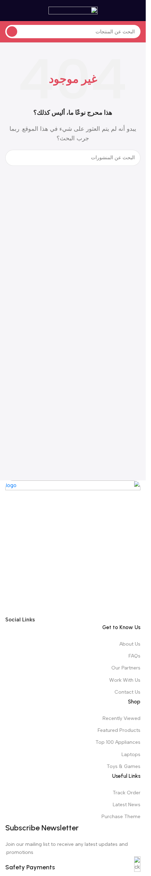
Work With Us (124, 680)
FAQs (134, 656)
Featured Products (119, 730)
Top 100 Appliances (118, 742)
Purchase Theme (120, 817)
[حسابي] (8, 11)
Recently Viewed (121, 718)
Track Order (126, 793)
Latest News (126, 805)
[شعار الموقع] (73, 10)
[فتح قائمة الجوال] (137, 11)
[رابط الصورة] (72, 547)
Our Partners (125, 668)
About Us (129, 644)
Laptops (131, 754)
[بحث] (12, 31)
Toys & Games (123, 766)
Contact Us (127, 692)
